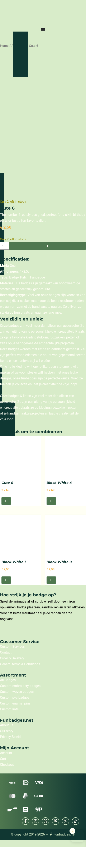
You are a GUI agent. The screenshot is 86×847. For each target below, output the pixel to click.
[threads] (45, 821)
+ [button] (6, 501)
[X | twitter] (65, 821)
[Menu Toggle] (43, 29)
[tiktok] (75, 821)
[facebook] (25, 821)
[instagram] (35, 821)
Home (4, 46)
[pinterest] (55, 821)
